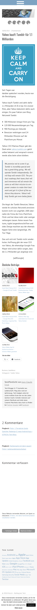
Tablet (26, 575)
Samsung (5, 575)
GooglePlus (21, 564)
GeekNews (11, 370)
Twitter (28, 22)
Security (11, 575)
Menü (18, 2)
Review (29, 572)
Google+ (16, 405)
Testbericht (5, 577)
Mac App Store (21, 570)
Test (29, 575)
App (17, 555)
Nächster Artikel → (27, 531)
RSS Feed (10, 22)
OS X (14, 572)
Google (13, 563)
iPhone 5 (26, 567)
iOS (3, 566)
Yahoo (17, 373)
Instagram (19, 22)
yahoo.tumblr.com (19, 149)
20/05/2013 (6, 31)
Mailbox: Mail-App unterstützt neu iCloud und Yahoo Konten (26, 319)
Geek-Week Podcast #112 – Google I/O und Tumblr (9, 289)
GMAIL (7, 564)
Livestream (10, 569)
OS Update (7, 572)
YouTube (14, 22)
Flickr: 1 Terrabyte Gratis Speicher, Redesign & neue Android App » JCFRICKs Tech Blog (17, 431)
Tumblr (12, 373)
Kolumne (4, 569)
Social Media (19, 574)
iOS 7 (10, 567)
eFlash (20, 561)
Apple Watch (8, 558)
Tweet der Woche (25, 577)
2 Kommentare (16, 31)
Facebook (23, 22)
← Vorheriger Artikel (10, 531)
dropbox (15, 561)
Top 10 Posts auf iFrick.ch (14, 577)
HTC (26, 564)
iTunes (31, 567)
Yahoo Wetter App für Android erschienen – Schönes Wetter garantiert (9, 349)
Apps (14, 558)
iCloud (29, 564)
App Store (20, 558)
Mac (15, 569)
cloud (10, 561)
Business (5, 370)
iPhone (20, 566)
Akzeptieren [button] (31, 605)
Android (11, 554)
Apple (21, 555)
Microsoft (31, 569)
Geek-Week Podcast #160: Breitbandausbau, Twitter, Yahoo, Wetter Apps (25, 290)
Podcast (24, 572)
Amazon (4, 555)
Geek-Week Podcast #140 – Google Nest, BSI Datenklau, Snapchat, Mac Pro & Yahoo (9, 320)
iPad (14, 566)
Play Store (18, 572)
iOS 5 (7, 567)
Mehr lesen (18, 608)
